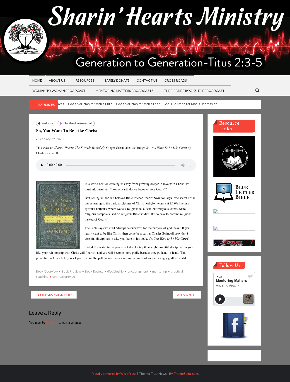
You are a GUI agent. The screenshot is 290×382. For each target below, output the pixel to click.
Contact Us (147, 80)
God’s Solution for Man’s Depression (190, 104)
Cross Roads (175, 80)
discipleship (115, 271)
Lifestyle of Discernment (56, 294)
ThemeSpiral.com (186, 373)
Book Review (94, 271)
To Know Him (184, 294)
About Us (57, 80)
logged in (52, 322)
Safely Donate (117, 80)
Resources (85, 80)
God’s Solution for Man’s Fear (138, 104)
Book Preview (71, 271)
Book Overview (47, 271)
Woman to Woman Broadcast (58, 91)
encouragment (138, 271)
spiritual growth (63, 276)
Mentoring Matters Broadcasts (124, 91)
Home (37, 80)
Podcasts (47, 123)
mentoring (159, 271)
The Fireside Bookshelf (78, 123)
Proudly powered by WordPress (113, 373)
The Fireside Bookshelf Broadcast (194, 91)
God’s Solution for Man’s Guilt (90, 104)
